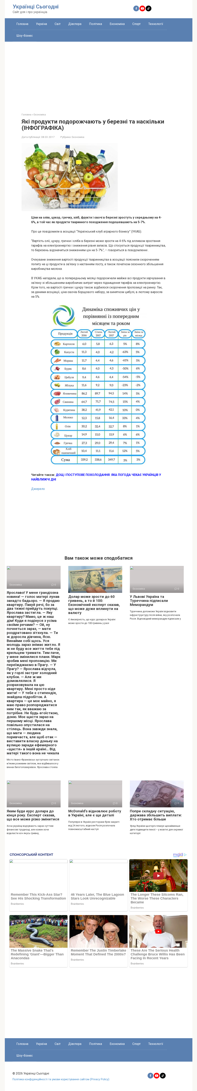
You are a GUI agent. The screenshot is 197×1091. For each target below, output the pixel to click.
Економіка (117, 24)
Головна (22, 24)
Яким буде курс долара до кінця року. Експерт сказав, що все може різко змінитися (33, 815)
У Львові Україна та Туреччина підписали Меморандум (149, 600)
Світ (58, 24)
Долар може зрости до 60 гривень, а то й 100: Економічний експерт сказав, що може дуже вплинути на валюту (94, 604)
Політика (95, 24)
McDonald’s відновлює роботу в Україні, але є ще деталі (94, 813)
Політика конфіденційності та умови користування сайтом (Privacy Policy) (61, 1079)
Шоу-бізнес (24, 35)
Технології (155, 24)
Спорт (136, 24)
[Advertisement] (99, 74)
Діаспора (74, 24)
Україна (41, 24)
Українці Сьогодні (36, 6)
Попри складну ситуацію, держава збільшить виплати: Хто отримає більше (156, 815)
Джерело (38, 489)
